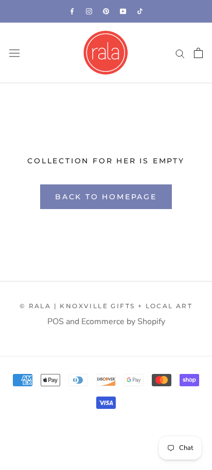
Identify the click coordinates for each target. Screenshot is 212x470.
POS (55, 321)
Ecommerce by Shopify (123, 321)
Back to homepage (106, 196)
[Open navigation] (14, 53)
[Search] (180, 53)
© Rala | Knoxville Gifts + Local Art (106, 306)
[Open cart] (198, 53)
